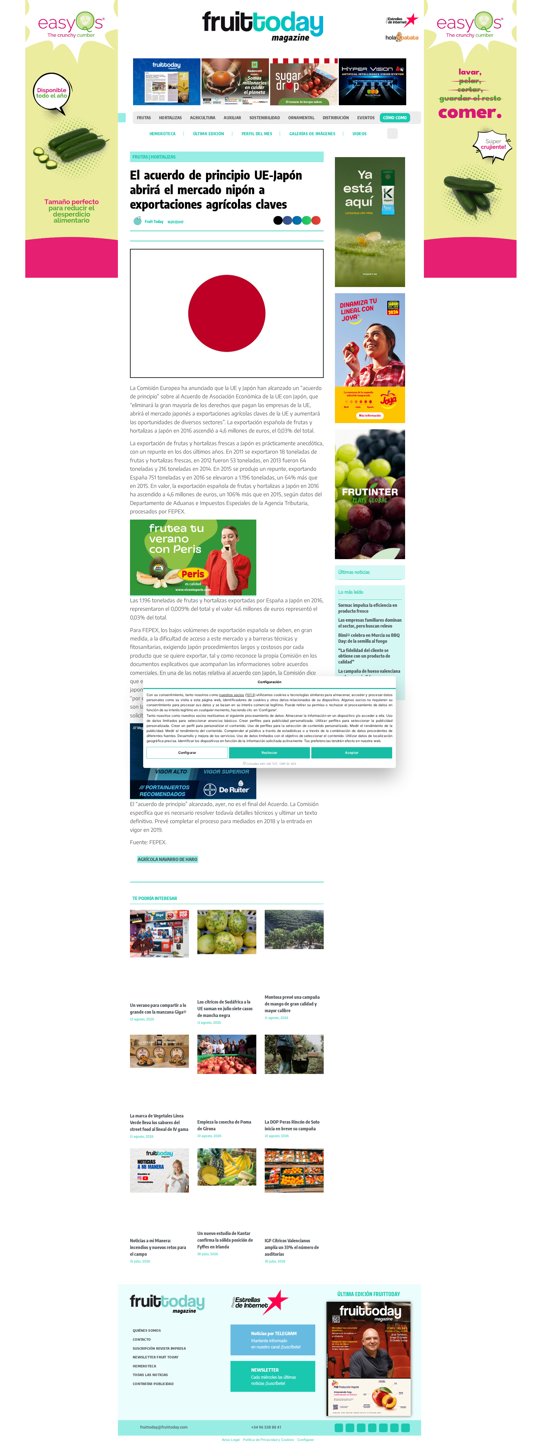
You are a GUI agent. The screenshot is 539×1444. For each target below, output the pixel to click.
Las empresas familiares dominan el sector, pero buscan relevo (370, 623)
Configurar (187, 752)
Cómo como (395, 117)
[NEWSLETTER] (242, 1372)
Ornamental (301, 117)
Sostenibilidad (265, 117)
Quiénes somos (147, 1330)
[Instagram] (350, 1428)
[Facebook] (361, 1428)
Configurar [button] (305, 1440)
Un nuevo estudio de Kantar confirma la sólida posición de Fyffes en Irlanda (225, 1240)
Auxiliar (232, 117)
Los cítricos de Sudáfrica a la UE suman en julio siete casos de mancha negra (225, 1008)
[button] (122, 117)
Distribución (336, 117)
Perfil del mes (257, 133)
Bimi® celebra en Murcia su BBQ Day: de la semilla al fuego (369, 638)
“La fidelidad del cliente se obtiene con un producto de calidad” (364, 656)
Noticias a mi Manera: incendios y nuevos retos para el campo (158, 1247)
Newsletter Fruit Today (156, 1357)
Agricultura (202, 117)
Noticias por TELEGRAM (274, 1333)
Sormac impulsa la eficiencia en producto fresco (367, 608)
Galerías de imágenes (312, 133)
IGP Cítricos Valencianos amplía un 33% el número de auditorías (292, 1247)
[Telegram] (394, 1428)
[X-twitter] (339, 1428)
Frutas (144, 117)
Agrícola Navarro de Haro (167, 859)
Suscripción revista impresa (159, 1348)
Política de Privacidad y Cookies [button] (268, 1440)
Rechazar (269, 752)
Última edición (208, 133)
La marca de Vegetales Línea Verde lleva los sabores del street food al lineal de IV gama (159, 1122)
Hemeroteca (163, 133)
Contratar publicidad (153, 1383)
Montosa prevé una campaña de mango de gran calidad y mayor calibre (292, 1003)
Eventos (365, 117)
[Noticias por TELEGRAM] (242, 1336)
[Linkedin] (372, 1428)
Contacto (142, 1339)
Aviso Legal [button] (231, 1440)
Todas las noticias (150, 1374)
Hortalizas (170, 117)
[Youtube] (383, 1428)
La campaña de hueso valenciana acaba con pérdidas (369, 674)
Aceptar (352, 752)
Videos (359, 133)
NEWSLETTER (265, 1370)
